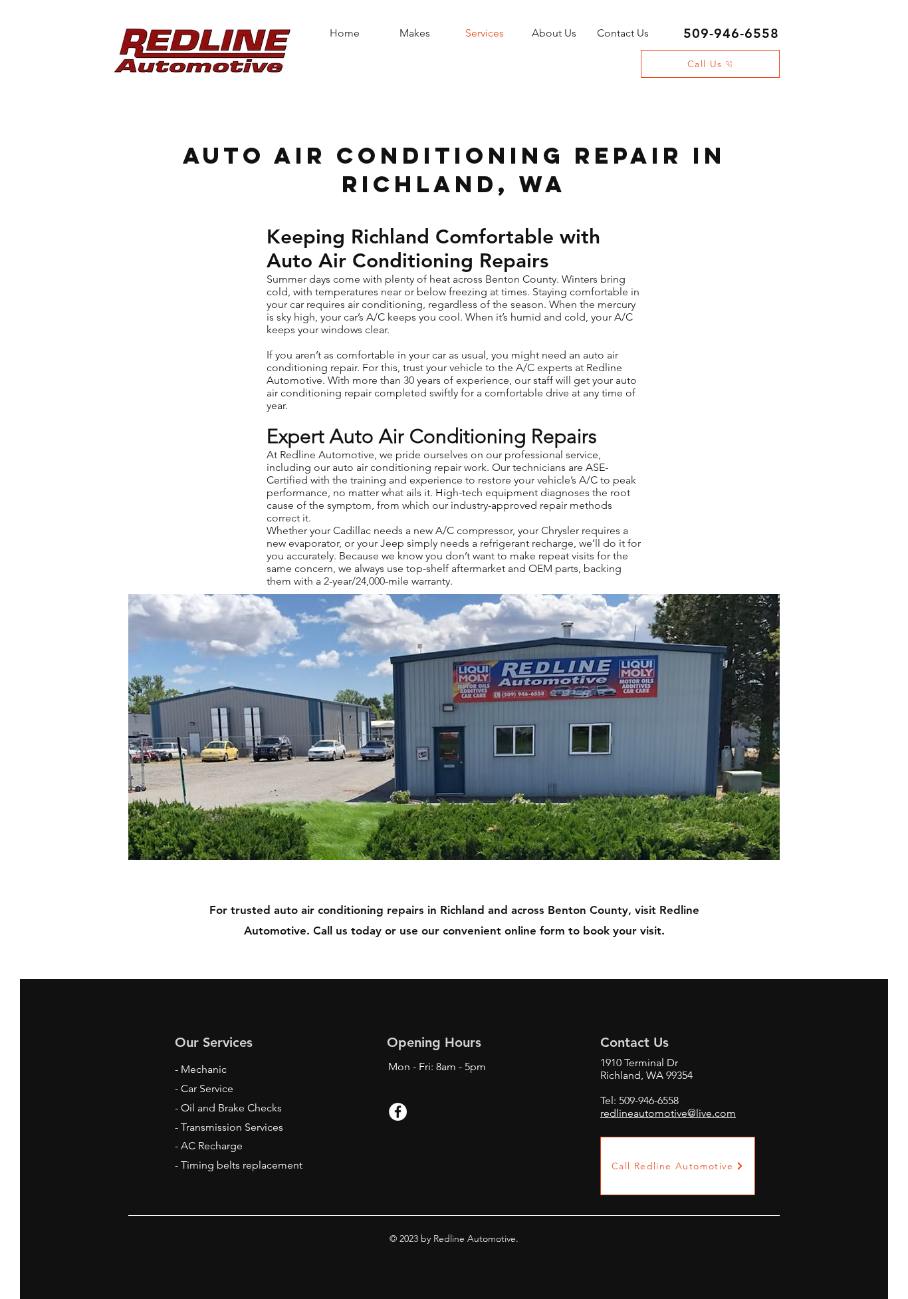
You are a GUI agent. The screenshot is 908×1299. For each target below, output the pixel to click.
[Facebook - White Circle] (398, 1112)
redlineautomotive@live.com (668, 1113)
